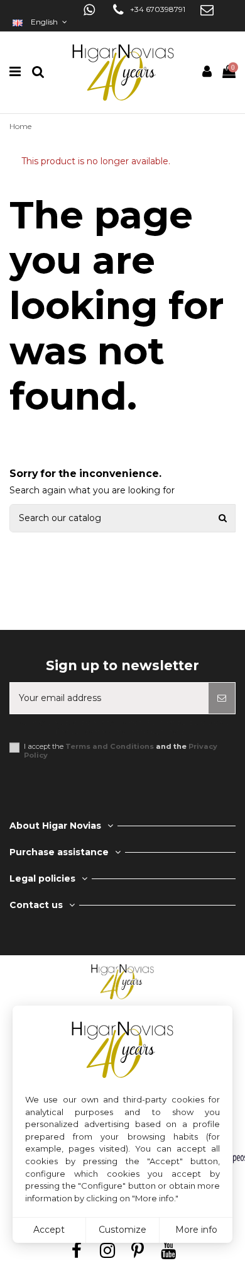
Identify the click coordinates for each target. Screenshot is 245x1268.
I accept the (120, 751)
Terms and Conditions (109, 746)
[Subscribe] (222, 698)
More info (196, 1229)
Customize (122, 1229)
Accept (49, 1229)
